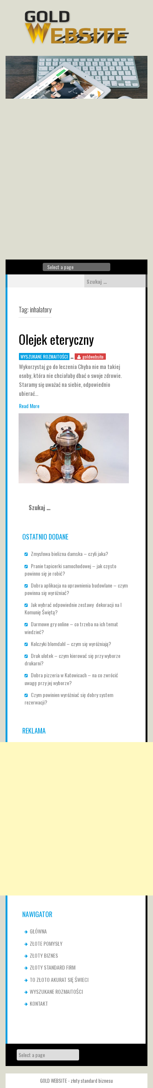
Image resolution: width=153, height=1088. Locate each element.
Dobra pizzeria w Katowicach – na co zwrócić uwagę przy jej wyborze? (71, 678)
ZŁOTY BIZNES (44, 955)
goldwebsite (93, 356)
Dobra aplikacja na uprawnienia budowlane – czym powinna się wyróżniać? (76, 589)
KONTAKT (39, 1003)
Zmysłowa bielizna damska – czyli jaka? (69, 553)
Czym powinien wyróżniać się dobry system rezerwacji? (69, 698)
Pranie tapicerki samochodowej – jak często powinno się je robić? (70, 569)
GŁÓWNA (38, 931)
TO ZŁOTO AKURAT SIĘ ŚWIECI (59, 979)
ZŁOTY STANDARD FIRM (52, 967)
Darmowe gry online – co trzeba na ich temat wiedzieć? (71, 627)
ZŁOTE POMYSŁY (46, 943)
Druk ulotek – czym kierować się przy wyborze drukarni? (72, 659)
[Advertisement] (76, 179)
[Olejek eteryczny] (74, 447)
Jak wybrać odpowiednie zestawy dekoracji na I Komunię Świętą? (73, 608)
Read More (29, 406)
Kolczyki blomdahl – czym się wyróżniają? (71, 644)
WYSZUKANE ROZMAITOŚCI (44, 356)
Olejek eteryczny (56, 339)
